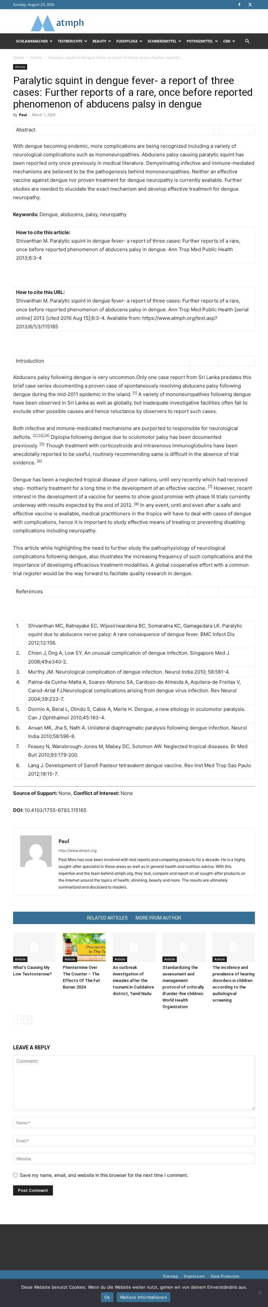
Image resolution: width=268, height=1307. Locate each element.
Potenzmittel (200, 41)
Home (18, 57)
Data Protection (225, 1276)
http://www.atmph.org (78, 850)
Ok (107, 1297)
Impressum (194, 1276)
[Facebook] (239, 4)
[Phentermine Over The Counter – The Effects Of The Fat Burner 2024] (84, 947)
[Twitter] (250, 4)
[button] (247, 41)
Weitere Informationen (143, 1297)
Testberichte (70, 41)
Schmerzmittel (162, 41)
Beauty (99, 41)
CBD (226, 41)
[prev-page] (17, 1020)
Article (36, 57)
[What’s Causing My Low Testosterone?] (34, 947)
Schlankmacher (32, 41)
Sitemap (170, 1276)
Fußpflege (127, 41)
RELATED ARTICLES (107, 918)
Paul (23, 114)
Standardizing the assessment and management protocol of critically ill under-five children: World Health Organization (183, 987)
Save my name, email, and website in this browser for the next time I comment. (104, 1175)
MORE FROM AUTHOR (158, 918)
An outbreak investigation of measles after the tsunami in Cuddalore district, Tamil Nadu (133, 980)
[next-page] (28, 1020)
